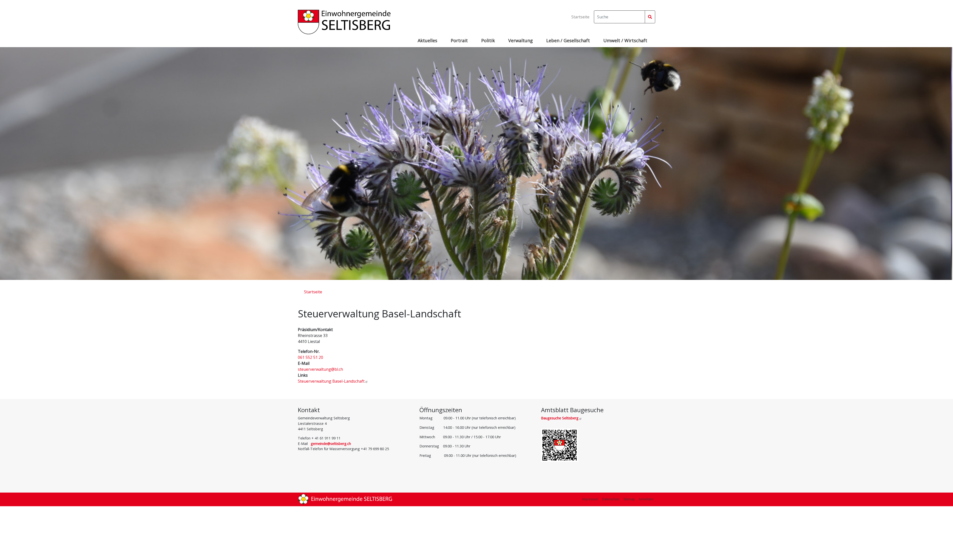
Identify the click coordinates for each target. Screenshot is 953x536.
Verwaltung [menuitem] (520, 40)
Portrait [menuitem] (459, 40)
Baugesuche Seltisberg (560, 418)
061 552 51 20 (310, 357)
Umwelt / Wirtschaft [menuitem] (625, 40)
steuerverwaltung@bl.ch (320, 369)
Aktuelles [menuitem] (427, 40)
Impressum (590, 499)
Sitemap (629, 499)
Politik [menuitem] (488, 40)
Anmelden (646, 499)
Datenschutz (610, 499)
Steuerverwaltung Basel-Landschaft (331, 381)
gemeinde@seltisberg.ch (331, 443)
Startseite (580, 17)
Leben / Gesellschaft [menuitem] (568, 40)
